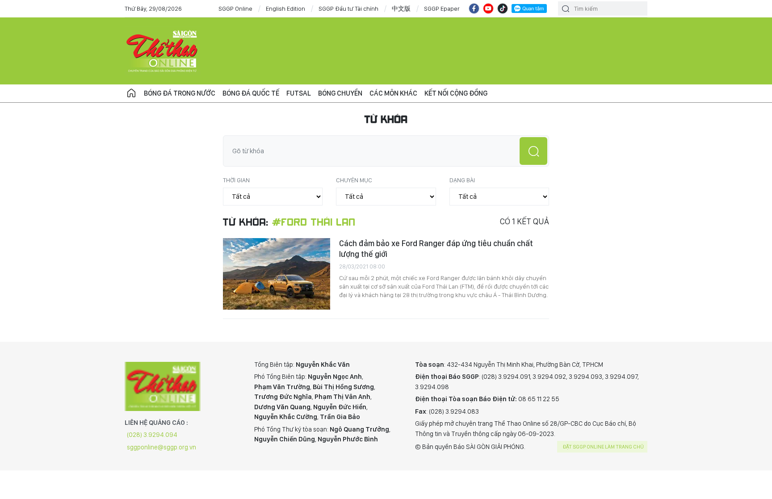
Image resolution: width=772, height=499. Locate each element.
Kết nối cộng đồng (455, 93)
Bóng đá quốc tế (250, 93)
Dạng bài (462, 180)
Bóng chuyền (340, 93)
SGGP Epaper (442, 8)
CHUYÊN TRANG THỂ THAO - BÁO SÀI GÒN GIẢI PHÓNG (163, 50)
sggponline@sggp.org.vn (161, 447)
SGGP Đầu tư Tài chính (348, 8)
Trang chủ (131, 93)
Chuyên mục (354, 180)
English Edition (285, 8)
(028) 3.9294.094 (152, 435)
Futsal (298, 93)
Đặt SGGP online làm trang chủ (603, 447)
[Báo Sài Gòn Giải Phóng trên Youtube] (488, 8)
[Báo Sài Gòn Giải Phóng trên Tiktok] (502, 8)
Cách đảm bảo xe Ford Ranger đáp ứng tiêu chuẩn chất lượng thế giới (436, 249)
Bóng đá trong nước (179, 93)
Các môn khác (393, 93)
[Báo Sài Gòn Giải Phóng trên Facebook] (474, 8)
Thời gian (236, 180)
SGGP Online (235, 8)
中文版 (401, 8)
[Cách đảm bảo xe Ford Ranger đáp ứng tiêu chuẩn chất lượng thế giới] (276, 274)
